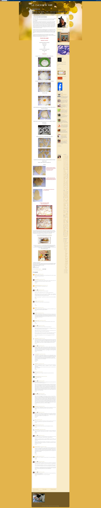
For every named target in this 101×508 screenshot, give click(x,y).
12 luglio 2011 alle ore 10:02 (42, 338)
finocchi (65, 194)
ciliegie (64, 172)
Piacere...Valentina (41, 11)
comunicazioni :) (65, 174)
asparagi (66, 157)
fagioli (64, 193)
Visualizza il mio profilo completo (59, 160)
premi (67, 220)
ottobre (66, 245)
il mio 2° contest (66, 197)
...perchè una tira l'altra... (66, 263)
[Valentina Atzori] (60, 90)
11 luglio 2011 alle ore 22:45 (40, 307)
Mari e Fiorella (36, 456)
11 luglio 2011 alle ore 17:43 (45, 285)
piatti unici (66, 215)
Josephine (36, 301)
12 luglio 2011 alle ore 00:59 (42, 320)
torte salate (66, 234)
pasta (67, 209)
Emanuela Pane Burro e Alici (38, 285)
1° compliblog (64, 155)
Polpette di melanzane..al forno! (64, 119)
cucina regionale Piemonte (65, 183)
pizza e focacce (65, 217)
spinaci (64, 232)
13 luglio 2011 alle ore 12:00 (42, 429)
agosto (66, 248)
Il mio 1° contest (66, 196)
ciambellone (64, 171)
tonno (65, 233)
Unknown (36, 274)
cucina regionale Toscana (65, 187)
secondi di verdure (65, 229)
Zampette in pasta (37, 320)
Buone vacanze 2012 (65, 164)
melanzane (64, 205)
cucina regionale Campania (65, 178)
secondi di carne (65, 226)
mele (64, 206)
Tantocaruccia (36, 406)
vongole (66, 235)
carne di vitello (65, 169)
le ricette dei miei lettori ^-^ (65, 202)
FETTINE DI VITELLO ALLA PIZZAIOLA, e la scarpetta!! (64, 140)
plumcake (64, 219)
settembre (66, 246)
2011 (64, 241)
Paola (35, 419)
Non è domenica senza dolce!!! (66, 267)
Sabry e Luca (41, 245)
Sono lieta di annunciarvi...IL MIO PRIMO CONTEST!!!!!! (64, 135)
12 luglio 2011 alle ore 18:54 (44, 376)
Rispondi (36, 277)
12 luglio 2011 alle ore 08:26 (41, 325)
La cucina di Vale (42, 5)
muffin (64, 208)
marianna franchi (37, 429)
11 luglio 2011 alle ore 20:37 (40, 301)
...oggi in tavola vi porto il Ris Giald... (66, 259)
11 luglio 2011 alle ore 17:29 (40, 274)
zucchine (65, 236)
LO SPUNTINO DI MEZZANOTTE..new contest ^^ (64, 109)
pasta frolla (66, 210)
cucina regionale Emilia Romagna (65, 180)
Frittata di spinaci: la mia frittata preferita (64, 114)
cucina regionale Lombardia (65, 182)
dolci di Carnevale (65, 192)
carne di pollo (65, 168)
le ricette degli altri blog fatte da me (65, 200)
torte (67, 233)
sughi (67, 232)
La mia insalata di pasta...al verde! (66, 253)
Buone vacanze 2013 (65, 165)
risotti (67, 224)
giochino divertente (66, 195)
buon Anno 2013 (64, 160)
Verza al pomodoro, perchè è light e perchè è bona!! (64, 129)
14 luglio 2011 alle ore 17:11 (41, 456)
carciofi (66, 166)
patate (64, 211)
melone (66, 206)
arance (64, 157)
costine (64, 175)
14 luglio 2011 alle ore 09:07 (43, 446)
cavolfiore (64, 170)
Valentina (36, 325)
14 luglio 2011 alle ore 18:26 (41, 461)
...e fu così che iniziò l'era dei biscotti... (66, 261)
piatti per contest (40, 270)
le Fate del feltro (37, 279)
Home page (35, 11)
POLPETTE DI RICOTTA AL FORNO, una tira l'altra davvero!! (64, 95)
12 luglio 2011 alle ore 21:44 (41, 412)
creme (66, 175)
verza (64, 235)
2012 (65, 240)
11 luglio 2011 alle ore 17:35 (42, 279)
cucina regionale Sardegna (65, 185)
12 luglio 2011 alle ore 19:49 (41, 393)
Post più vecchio (53, 489)
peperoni (64, 212)
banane (64, 158)
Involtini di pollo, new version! (64, 99)
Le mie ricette (35, 13)
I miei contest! (41, 13)
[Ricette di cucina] (60, 79)
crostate (64, 176)
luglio (65, 249)
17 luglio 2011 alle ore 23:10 (41, 472)
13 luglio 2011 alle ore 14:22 (41, 435)
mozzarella (65, 208)
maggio (66, 270)
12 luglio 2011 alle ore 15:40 (41, 363)
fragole (67, 194)
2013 (65, 239)
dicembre (66, 242)
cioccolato (66, 173)
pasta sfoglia (65, 211)
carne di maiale (65, 167)
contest (37, 245)
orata (64, 209)
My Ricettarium (37, 338)
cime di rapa (66, 172)
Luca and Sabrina (37, 354)
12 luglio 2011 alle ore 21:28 (41, 406)
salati (67, 225)
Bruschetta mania (66, 265)
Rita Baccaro (36, 363)
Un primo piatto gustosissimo (66, 256)
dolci (37, 270)
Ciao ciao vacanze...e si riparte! (64, 104)
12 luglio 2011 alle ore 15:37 (42, 354)
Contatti (47, 11)
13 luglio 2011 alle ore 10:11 (39, 419)
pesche (64, 213)
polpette (64, 220)
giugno (66, 269)
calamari (64, 166)
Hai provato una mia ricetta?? (50, 13)
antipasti (66, 156)
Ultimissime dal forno (37, 446)
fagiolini (67, 193)
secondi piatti (64, 230)
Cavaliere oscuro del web (38, 376)
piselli (65, 217)
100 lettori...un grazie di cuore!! (64, 124)
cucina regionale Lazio (65, 180)
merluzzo (64, 207)
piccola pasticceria (66, 216)
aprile (65, 271)
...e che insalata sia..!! (66, 251)
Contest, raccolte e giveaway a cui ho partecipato (58, 11)
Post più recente (35, 489)
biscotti (36, 270)
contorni (64, 174)
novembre (66, 243)
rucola (65, 225)
